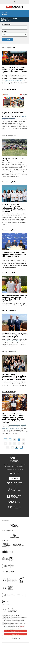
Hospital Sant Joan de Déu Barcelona (13, 80)
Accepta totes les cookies (15, 631)
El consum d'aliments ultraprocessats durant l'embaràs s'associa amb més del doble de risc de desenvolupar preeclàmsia (14, 377)
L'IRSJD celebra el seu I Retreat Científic (13, 159)
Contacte (14, 467)
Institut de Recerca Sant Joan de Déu (17, 425)
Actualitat (4, 12)
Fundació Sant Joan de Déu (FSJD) (10, 341)
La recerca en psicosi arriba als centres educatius (13, 113)
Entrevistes (14, 18)
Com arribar (14, 478)
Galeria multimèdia (6, 20)
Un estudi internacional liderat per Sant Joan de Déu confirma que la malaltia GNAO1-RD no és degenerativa (14, 298)
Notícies (3, 18)
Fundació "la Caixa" (6, 82)
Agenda (8, 18)
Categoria (4, 31)
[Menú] (14, 2)
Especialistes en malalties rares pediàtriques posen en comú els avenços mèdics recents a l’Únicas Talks (14, 70)
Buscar (8, 39)
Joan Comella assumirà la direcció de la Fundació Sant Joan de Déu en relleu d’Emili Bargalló (14, 335)
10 (12, 447)
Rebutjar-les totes (15, 634)
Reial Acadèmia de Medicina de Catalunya (12, 428)
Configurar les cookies (15, 638)
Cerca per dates (6, 24)
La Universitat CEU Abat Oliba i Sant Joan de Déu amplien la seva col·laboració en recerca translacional (14, 255)
